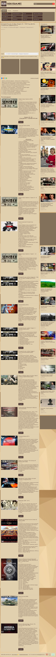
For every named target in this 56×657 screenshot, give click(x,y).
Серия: (2, 53)
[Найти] (53, 4)
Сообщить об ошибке (34, 78)
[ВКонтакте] (1, 78)
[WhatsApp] (6, 78)
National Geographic (17, 13)
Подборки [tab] (4, 10)
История (35, 16)
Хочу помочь (14, 654)
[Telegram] (4, 78)
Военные (25, 16)
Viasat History (36, 19)
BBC (24, 13)
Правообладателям (23, 654)
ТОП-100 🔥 (5, 13)
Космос (25, 19)
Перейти (21, 122)
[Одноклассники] (3, 78)
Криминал (5, 19)
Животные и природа (37, 13)
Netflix (14, 16)
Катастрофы (5, 16)
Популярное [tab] (15, 10)
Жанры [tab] (9, 10)
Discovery (15, 19)
